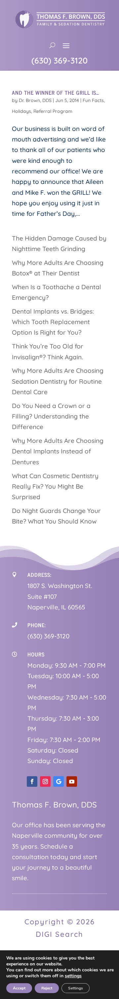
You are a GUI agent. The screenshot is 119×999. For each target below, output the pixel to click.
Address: (39, 574)
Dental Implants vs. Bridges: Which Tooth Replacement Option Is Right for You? (53, 322)
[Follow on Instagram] (45, 781)
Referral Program (52, 111)
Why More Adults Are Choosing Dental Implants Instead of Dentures (57, 451)
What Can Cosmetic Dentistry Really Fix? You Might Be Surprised (55, 486)
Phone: (36, 625)
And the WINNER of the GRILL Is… (55, 92)
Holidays (21, 111)
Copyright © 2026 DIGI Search (59, 927)
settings (73, 976)
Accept (19, 988)
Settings (75, 988)
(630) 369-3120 (59, 60)
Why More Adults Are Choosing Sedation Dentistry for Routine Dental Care (57, 381)
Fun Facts (93, 100)
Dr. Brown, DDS (35, 100)
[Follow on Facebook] (32, 781)
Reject (46, 988)
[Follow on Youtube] (71, 781)
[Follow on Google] (58, 781)
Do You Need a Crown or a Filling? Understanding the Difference (51, 416)
